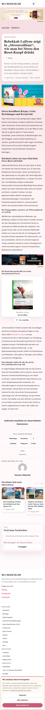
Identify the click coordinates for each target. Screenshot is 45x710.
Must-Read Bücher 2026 (11, 624)
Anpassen (22, 695)
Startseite (5, 27)
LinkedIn (13, 443)
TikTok (4, 590)
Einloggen (22, 547)
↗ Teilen (9, 58)
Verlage (5, 642)
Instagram (6, 593)
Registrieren (7, 659)
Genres (5, 635)
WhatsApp (13, 438)
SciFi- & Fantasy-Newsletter (12, 670)
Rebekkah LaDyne (18, 334)
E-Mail (33, 443)
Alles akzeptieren (22, 705)
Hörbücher (6, 628)
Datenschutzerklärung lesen (20, 690)
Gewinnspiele (7, 617)
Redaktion (16, 27)
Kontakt (5, 674)
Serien (5, 638)
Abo (4, 645)
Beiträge (6, 614)
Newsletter (6, 667)
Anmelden (6, 656)
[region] (22, 503)
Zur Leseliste (24, 320)
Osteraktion (22, 454)
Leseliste (6, 652)
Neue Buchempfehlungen (12, 621)
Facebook (24, 438)
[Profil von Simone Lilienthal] (22, 467)
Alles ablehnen (22, 700)
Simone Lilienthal (23, 475)
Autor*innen (7, 631)
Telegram (24, 443)
